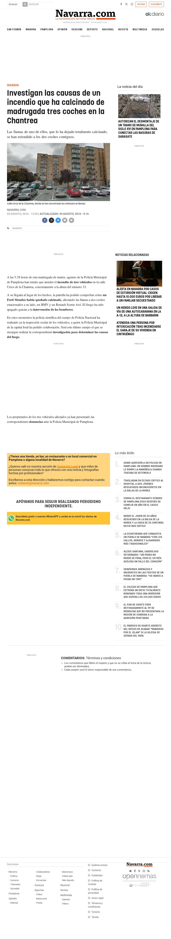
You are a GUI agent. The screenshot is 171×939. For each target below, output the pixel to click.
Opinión (62, 29)
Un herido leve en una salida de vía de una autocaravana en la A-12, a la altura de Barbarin (139, 311)
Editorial (14, 903)
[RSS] (148, 871)
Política (13, 876)
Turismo (96, 912)
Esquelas (158, 29)
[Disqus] (111, 720)
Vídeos (65, 903)
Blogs (39, 876)
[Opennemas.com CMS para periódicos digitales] (139, 879)
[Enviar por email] (64, 219)
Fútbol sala (67, 876)
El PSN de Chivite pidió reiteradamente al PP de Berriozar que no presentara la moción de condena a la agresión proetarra (144, 611)
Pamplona (46, 29)
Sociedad (14, 888)
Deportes (39, 890)
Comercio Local (67, 466)
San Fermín (14, 29)
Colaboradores (43, 872)
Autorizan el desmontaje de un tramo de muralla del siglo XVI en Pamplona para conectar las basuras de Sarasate (138, 129)
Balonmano (67, 872)
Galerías (66, 899)
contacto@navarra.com (33, 483)
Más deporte (68, 880)
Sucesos (14, 880)
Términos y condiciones (103, 658)
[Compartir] (44, 219)
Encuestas (41, 880)
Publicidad (97, 875)
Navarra (31, 29)
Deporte (92, 29)
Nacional (108, 29)
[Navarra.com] (85, 14)
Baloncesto (41, 898)
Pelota (39, 903)
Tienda (95, 917)
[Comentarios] (71, 219)
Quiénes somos (99, 865)
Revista (123, 29)
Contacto (96, 870)
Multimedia (140, 29)
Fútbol (39, 894)
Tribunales (15, 884)
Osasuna (77, 29)
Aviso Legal (97, 898)
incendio (17, 228)
